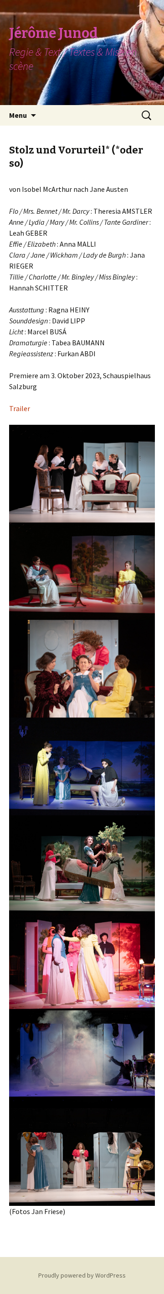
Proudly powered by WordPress (82, 1275)
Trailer (19, 408)
